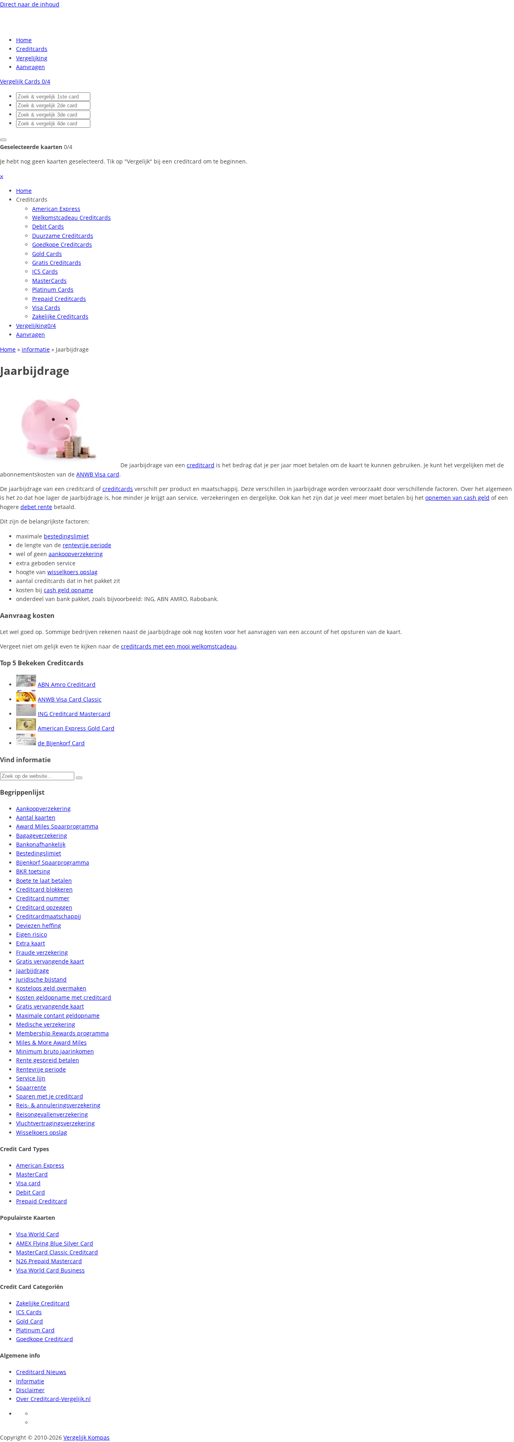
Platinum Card (35, 1330)
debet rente (36, 507)
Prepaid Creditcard (41, 1201)
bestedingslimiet (66, 536)
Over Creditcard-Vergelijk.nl (53, 1399)
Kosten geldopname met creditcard (63, 997)
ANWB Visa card (97, 474)
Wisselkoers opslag (41, 1132)
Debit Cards (48, 226)
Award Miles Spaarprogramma (57, 826)
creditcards (117, 489)
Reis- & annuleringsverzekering (58, 1105)
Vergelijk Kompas (86, 1437)
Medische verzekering (45, 1024)
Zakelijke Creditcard (42, 1303)
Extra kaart (30, 943)
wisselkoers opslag (72, 572)
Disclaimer (30, 1390)
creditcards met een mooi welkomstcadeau (179, 646)
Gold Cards (47, 254)
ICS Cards (45, 271)
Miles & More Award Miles (51, 1042)
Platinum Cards (52, 289)
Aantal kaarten (35, 817)
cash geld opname (68, 590)
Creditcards (31, 49)
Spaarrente (31, 1087)
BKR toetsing (33, 871)
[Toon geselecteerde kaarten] (3, 140)
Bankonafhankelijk (40, 844)
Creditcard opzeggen (44, 907)
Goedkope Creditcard (44, 1339)
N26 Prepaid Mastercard (49, 1261)
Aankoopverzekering (43, 808)
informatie (36, 349)
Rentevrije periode (41, 1069)
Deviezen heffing (38, 925)
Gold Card (29, 1321)
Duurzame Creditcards (62, 235)
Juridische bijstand (41, 979)
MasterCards (49, 280)
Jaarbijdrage (32, 970)
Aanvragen (30, 67)
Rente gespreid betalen (47, 1060)
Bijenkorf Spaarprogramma (52, 862)
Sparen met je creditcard (49, 1096)
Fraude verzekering (42, 952)
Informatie (30, 1381)
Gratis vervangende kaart (50, 961)
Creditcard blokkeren (44, 889)
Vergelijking (31, 58)
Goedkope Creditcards (62, 244)
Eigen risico (31, 934)
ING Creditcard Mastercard (74, 714)
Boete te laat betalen (44, 880)
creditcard (200, 465)
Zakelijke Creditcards (60, 316)
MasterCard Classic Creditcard (57, 1252)
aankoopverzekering (76, 554)
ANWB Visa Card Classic (70, 699)
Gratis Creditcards (56, 262)
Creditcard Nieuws (41, 1372)
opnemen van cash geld (457, 497)
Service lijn (30, 1078)
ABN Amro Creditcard (67, 684)
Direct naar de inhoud (29, 4)
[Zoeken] (79, 778)
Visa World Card (37, 1234)
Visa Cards (46, 307)
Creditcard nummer (42, 898)
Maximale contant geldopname (58, 1015)
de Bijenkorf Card (61, 743)
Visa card (28, 1183)
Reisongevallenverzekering (52, 1114)
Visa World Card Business (50, 1270)
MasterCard (32, 1174)
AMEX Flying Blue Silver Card (54, 1243)
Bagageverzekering (41, 835)
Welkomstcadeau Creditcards (71, 217)
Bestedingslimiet (38, 853)
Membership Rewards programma (62, 1033)
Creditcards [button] (31, 199)
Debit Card (30, 1192)
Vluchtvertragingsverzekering (55, 1123)
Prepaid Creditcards (59, 299)
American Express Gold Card (76, 728)
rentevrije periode (87, 545)
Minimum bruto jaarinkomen (55, 1051)
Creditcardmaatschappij (48, 916)
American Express (56, 209)
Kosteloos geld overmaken (51, 988)
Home (24, 40)
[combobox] (53, 96)
